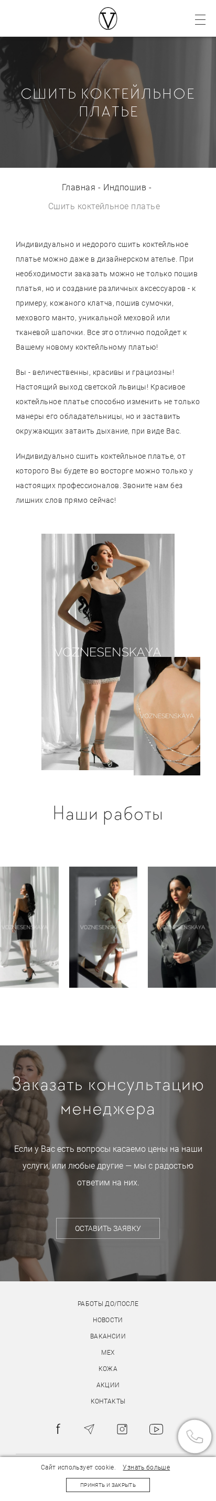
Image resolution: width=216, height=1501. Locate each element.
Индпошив (124, 187)
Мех (107, 1352)
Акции (108, 1385)
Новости (108, 1320)
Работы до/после (108, 1304)
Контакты (108, 1401)
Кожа (108, 1369)
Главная (78, 187)
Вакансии (108, 1336)
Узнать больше (146, 1467)
